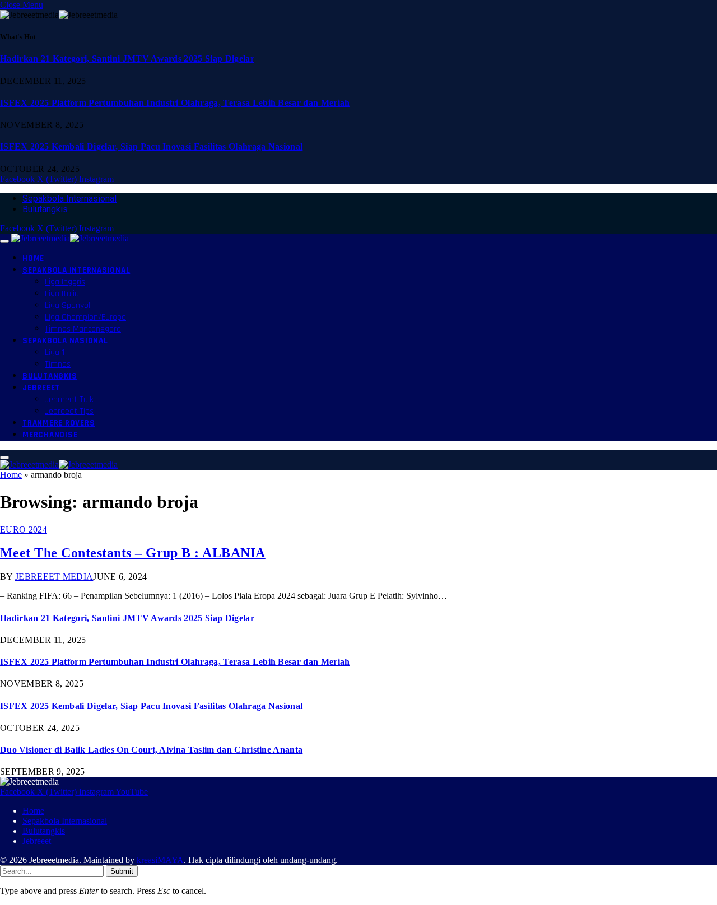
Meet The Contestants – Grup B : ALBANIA (133, 552)
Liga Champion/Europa (85, 317)
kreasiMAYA (160, 860)
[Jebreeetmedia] (70, 238)
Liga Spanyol (67, 305)
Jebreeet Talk (69, 399)
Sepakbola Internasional (69, 198)
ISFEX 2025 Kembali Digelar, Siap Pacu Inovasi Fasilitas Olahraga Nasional (151, 146)
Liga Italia (62, 294)
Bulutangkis (45, 209)
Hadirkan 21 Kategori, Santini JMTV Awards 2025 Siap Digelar (127, 58)
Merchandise (49, 435)
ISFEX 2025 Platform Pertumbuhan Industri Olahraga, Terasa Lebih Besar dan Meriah (175, 103)
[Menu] (4, 241)
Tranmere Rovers (58, 423)
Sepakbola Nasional (65, 340)
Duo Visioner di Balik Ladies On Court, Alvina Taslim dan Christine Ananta (151, 749)
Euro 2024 (23, 529)
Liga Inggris (65, 282)
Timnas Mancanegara (83, 329)
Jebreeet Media (54, 576)
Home (33, 258)
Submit (121, 871)
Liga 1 (54, 352)
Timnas (58, 364)
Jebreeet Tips (69, 411)
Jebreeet (41, 387)
